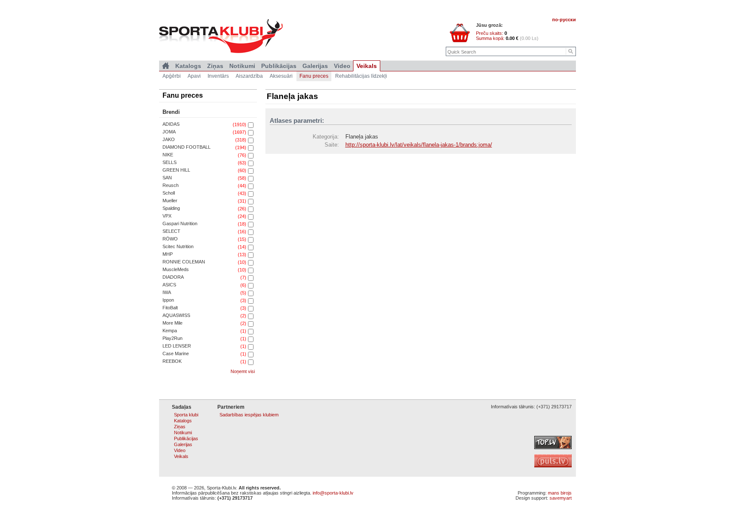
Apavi (194, 76)
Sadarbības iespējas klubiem (249, 414)
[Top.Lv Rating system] (553, 447)
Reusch (170, 185)
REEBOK (172, 361)
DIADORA (173, 277)
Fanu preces (313, 76)
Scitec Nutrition (178, 246)
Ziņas (215, 65)
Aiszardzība (249, 76)
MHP (167, 254)
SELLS (169, 162)
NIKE (167, 154)
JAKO (168, 139)
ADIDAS (170, 124)
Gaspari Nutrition (179, 223)
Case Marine (175, 353)
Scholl (168, 192)
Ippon (168, 300)
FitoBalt (170, 307)
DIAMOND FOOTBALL (186, 147)
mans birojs (560, 492)
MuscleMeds (175, 269)
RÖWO (170, 238)
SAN (167, 177)
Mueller (169, 200)
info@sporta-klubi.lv (333, 492)
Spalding (171, 208)
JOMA (169, 131)
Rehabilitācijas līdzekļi (361, 76)
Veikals (366, 65)
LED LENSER (176, 345)
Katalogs (188, 65)
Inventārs (218, 76)
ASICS (169, 284)
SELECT (171, 231)
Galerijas (315, 65)
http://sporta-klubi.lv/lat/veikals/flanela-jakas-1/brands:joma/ (418, 144)
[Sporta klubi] (165, 66)
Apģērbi (171, 76)
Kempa (169, 330)
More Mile (172, 322)
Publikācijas (278, 65)
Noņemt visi (243, 371)
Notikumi (242, 65)
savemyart (561, 498)
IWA (166, 292)
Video (342, 65)
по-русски (564, 19)
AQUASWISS (176, 315)
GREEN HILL (176, 169)
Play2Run (172, 338)
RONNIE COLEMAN (183, 261)
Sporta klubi (186, 414)
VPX (166, 215)
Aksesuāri (281, 76)
